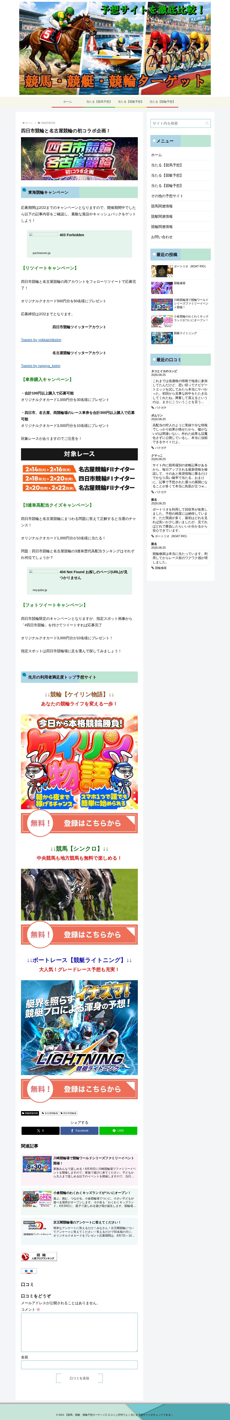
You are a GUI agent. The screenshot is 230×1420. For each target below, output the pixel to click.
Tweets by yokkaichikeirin (41, 340)
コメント (30, 1309)
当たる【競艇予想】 (167, 175)
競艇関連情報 (162, 216)
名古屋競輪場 (51, 1113)
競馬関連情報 (162, 206)
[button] (207, 123)
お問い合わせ (162, 237)
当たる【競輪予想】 (167, 186)
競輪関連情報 (31, 1113)
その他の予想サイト (167, 196)
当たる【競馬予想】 (167, 165)
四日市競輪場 (69, 1113)
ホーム (156, 155)
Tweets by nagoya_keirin (40, 366)
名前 (24, 1357)
